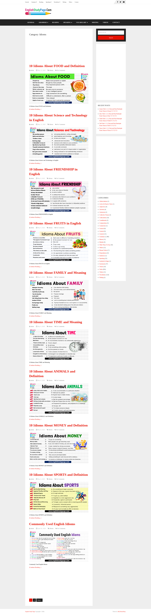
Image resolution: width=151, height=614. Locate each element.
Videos (70, 2)
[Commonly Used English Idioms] (59, 546)
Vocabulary (56, 2)
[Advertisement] (59, 50)
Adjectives (102, 206)
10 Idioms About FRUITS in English (55, 223)
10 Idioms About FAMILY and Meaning (57, 272)
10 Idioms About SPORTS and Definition (58, 474)
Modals (101, 242)
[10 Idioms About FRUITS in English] (59, 246)
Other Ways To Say (104, 245)
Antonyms (102, 212)
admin (32, 70)
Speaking (48, 2)
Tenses (101, 266)
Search (111, 37)
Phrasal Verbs (103, 250)
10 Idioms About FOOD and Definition (57, 66)
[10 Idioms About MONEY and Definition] (59, 448)
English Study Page (30, 611)
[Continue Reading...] (35, 109)
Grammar (33, 2)
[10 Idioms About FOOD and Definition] (59, 88)
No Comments (61, 70)
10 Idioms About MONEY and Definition (58, 425)
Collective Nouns (104, 215)
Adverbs (101, 209)
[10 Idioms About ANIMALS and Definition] (59, 398)
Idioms (51, 70)
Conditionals (102, 220)
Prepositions (102, 253)
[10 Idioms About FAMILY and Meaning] (59, 295)
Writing (64, 2)
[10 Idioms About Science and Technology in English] (59, 142)
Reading (41, 2)
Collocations (102, 217)
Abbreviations (103, 201)
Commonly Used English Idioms (52, 524)
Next (39, 600)
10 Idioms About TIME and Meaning (55, 322)
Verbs (101, 269)
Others (101, 247)
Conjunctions (103, 223)
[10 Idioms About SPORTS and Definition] (59, 497)
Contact (76, 2)
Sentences (102, 255)
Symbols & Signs (104, 261)
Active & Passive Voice (105, 204)
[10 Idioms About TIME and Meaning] (59, 344)
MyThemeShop (121, 611)
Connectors (102, 226)
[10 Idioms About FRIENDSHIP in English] (59, 196)
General (27, 2)
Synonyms (102, 264)
